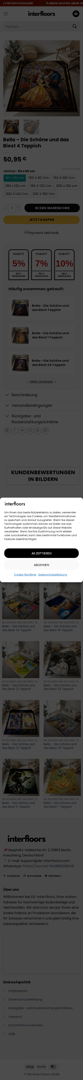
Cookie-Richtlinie (25, 574)
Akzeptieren (41, 553)
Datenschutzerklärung (52, 574)
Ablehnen (41, 565)
